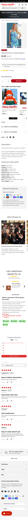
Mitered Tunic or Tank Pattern (12, 20)
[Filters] (2, 365)
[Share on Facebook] (10, 137)
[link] (9, 99)
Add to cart (19, 80)
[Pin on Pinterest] (13, 137)
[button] (22, 8)
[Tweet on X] (7, 137)
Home (2, 20)
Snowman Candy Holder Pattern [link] (9, 110)
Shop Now (23, 1)
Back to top (14, 458)
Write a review (14, 356)
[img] (14, 276)
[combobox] (14, 8)
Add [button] (13, 118)
